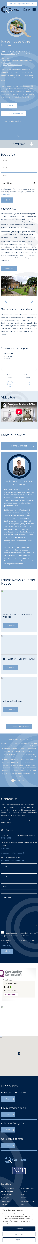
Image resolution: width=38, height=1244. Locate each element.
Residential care (7, 1191)
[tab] (13, 780)
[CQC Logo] (9, 977)
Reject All (19, 1240)
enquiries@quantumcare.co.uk (12, 853)
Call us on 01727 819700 (14, 113)
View (8, 1099)
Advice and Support (28, 1188)
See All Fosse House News (19, 726)
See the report (10, 994)
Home (3, 51)
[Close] (36, 1208)
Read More (11, 625)
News (23, 1195)
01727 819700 (7, 63)
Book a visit (9, 106)
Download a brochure (13, 121)
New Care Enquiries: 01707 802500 (22, 4)
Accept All (19, 1229)
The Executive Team (28, 1201)
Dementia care (6, 1195)
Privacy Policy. (6, 194)
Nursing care (5, 1198)
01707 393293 (6, 848)
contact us (9, 268)
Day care (4, 1204)
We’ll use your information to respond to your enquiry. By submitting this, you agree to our (18, 192)
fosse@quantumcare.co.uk (12, 65)
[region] (19, 1225)
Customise (19, 1234)
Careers (24, 1191)
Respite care (5, 1201)
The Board (24, 1204)
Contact (24, 1198)
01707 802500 (6, 838)
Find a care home (7, 1188)
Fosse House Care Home (25, 54)
